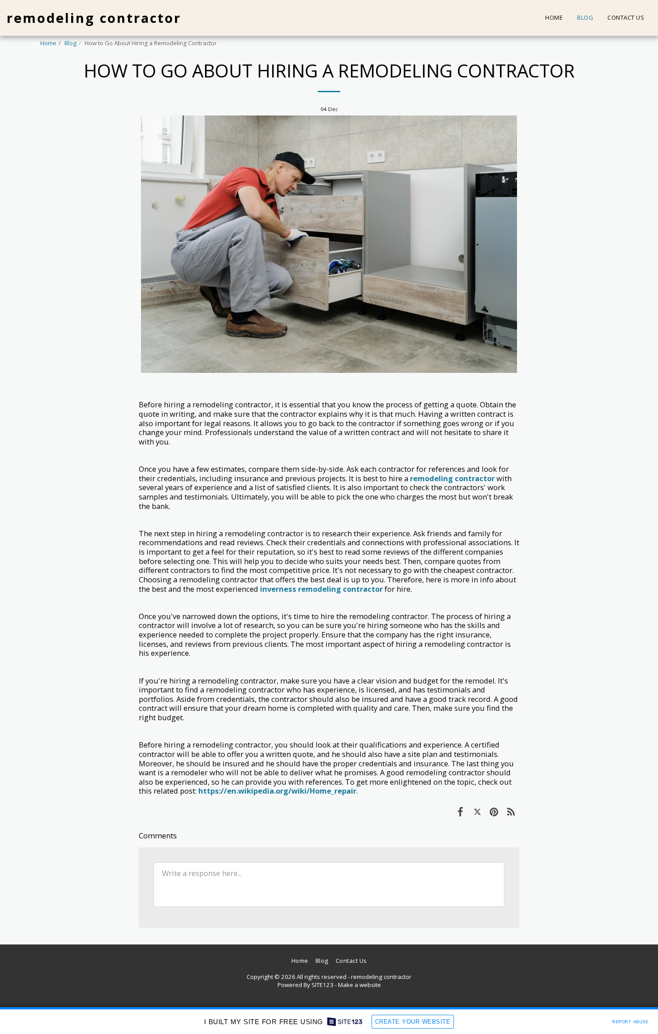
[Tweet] (477, 811)
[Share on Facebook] (460, 811)
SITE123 (322, 985)
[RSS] (511, 811)
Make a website (359, 985)
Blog (70, 43)
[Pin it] (494, 811)
